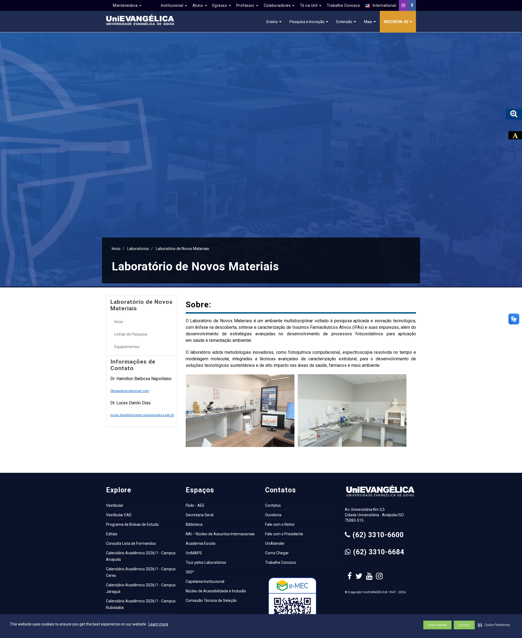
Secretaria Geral (199, 515)
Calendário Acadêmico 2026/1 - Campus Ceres (141, 572)
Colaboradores (278, 5)
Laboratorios (138, 248)
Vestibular (114, 505)
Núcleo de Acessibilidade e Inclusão (216, 591)
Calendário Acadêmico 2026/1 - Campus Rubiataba (141, 604)
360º (190, 572)
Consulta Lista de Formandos (131, 543)
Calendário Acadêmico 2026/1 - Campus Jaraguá (141, 588)
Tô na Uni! (309, 5)
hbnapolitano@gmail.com (129, 391)
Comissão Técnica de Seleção (211, 600)
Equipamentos (126, 347)
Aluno (198, 5)
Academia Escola (200, 543)
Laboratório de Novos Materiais (182, 248)
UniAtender (275, 543)
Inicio (116, 248)
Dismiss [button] (464, 625)
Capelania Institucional (205, 581)
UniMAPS (194, 553)
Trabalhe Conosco (343, 5)
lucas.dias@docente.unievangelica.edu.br (142, 415)
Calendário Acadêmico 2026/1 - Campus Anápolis (141, 556)
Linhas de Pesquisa (130, 334)
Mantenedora (126, 5)
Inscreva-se (396, 22)
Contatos (273, 505)
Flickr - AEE (195, 505)
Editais (111, 534)
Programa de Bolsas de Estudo (132, 524)
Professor (246, 5)
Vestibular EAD (119, 515)
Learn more (158, 624)
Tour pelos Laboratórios (206, 562)
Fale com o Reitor (280, 524)
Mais (368, 22)
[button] (494, 625)
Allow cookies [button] (437, 625)
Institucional (172, 5)
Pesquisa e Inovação (307, 22)
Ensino (272, 22)
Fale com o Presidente (284, 534)
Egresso (220, 5)
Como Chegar (277, 553)
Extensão (344, 22)
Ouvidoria (273, 515)
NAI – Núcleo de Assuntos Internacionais (220, 534)
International (383, 5)
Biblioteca (194, 524)
